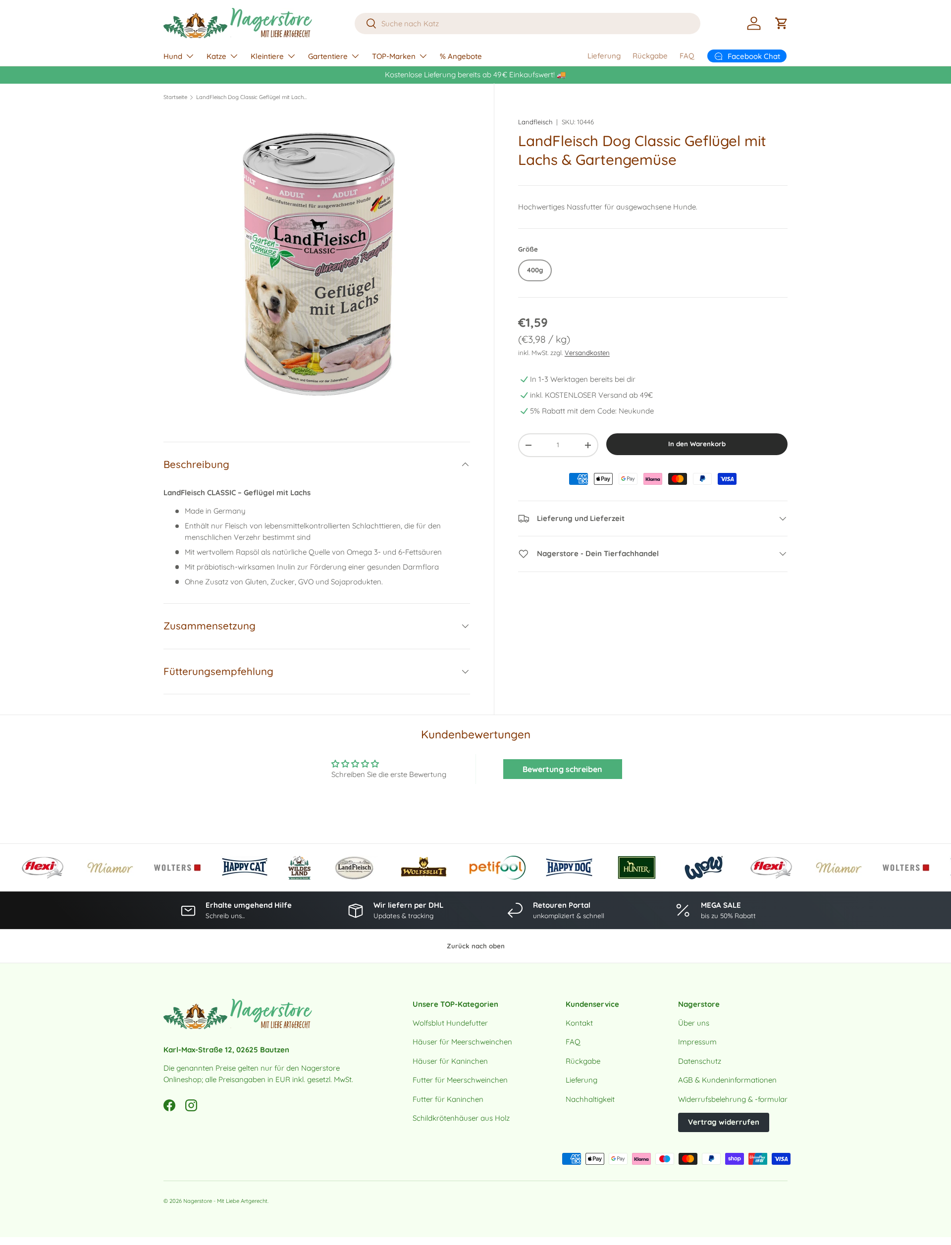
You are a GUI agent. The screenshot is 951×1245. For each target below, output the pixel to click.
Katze (216, 56)
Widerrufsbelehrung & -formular (733, 1099)
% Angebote (461, 56)
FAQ (687, 55)
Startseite (175, 97)
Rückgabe (650, 55)
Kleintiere (267, 56)
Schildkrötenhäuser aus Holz (461, 1118)
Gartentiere (328, 56)
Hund (172, 56)
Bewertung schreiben (562, 769)
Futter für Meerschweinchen (460, 1080)
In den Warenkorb (697, 444)
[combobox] (528, 23)
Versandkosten (587, 353)
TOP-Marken (394, 56)
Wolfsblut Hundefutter (450, 1023)
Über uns (693, 1023)
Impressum (697, 1041)
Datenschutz (699, 1061)
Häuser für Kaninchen (450, 1061)
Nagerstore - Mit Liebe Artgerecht (225, 1200)
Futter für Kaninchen (448, 1099)
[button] (781, 23)
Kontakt (579, 1023)
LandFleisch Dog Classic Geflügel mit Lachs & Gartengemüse (252, 97)
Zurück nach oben (476, 946)
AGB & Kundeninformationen (727, 1080)
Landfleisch (535, 122)
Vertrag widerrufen (723, 1122)
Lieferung (604, 55)
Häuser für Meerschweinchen (462, 1041)
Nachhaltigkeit (590, 1099)
